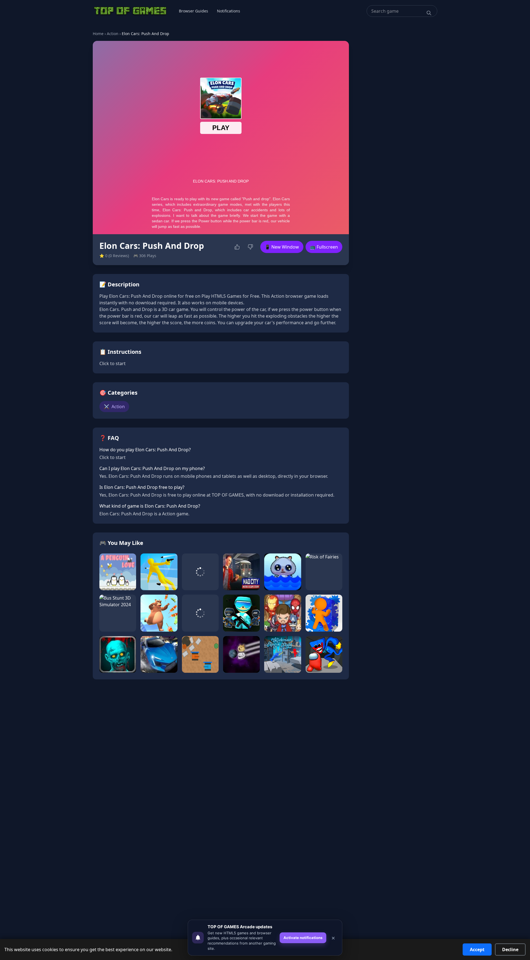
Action (112, 33)
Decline (510, 949)
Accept (477, 949)
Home (98, 33)
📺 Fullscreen (324, 247)
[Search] (429, 13)
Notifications (228, 11)
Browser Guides (193, 11)
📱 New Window (282, 247)
